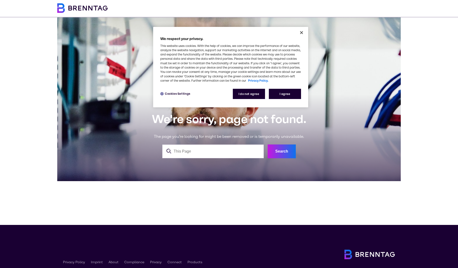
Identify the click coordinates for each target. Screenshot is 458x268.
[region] (230, 67)
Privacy (156, 262)
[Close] (301, 32)
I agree (285, 94)
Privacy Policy (74, 262)
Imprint (97, 262)
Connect (174, 262)
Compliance (134, 262)
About (114, 262)
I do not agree (249, 94)
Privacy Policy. (258, 80)
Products (194, 262)
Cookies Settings (177, 93)
